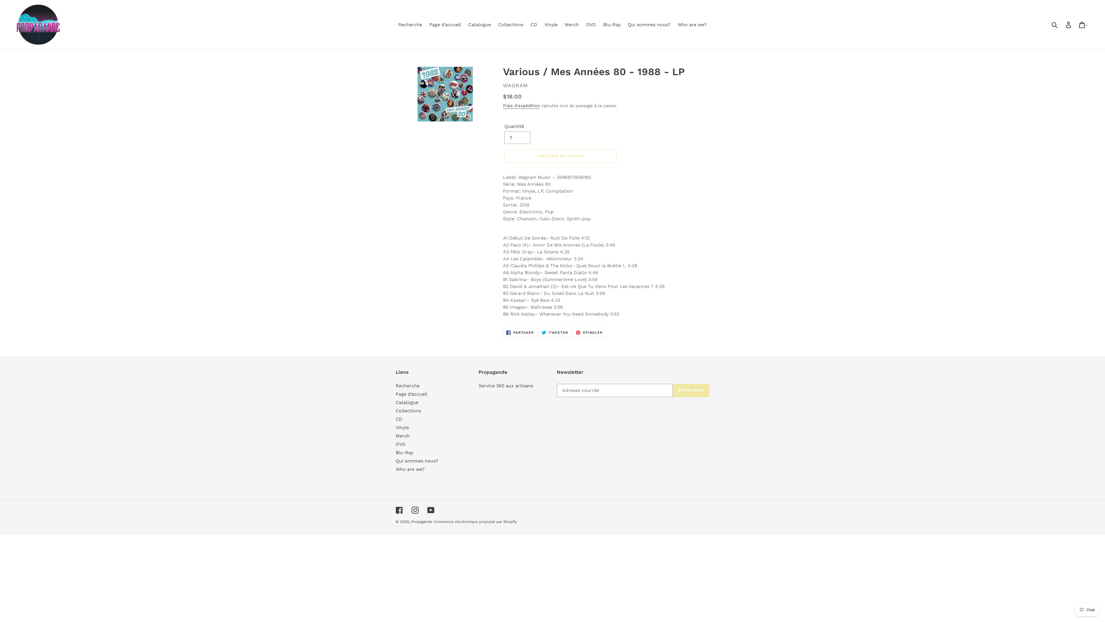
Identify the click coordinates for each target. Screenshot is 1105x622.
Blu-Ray (404, 452)
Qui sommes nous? (417, 461)
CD (399, 419)
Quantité (514, 126)
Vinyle (402, 427)
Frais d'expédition (521, 105)
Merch (403, 436)
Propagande (422, 521)
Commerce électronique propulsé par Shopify (475, 521)
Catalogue (407, 402)
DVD (400, 444)
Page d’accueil (411, 394)
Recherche (408, 385)
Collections (408, 411)
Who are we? (410, 469)
